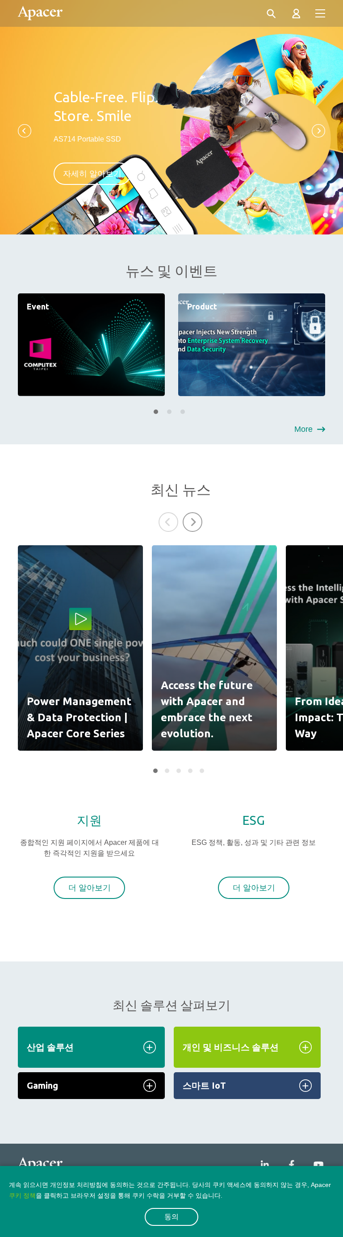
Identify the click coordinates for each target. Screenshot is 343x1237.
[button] (24, 131)
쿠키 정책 (22, 1195)
